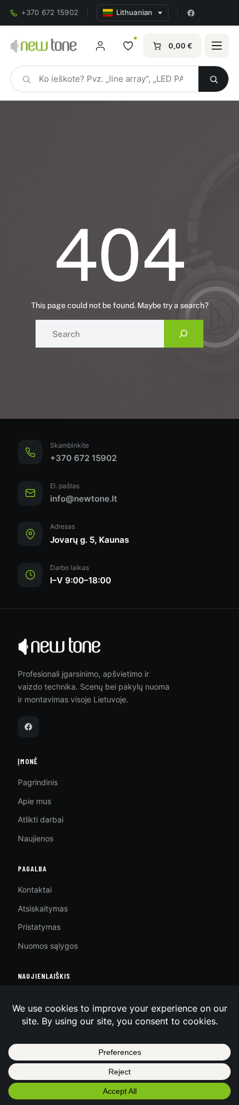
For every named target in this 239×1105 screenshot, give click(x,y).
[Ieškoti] (213, 79)
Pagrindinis (38, 782)
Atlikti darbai (40, 819)
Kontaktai (35, 889)
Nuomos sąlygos (48, 945)
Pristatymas (39, 926)
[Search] (183, 333)
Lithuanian (134, 12)
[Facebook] (191, 13)
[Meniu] (217, 45)
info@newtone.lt (83, 499)
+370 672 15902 (49, 12)
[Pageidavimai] (128, 45)
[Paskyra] (100, 45)
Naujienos (35, 838)
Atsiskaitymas (43, 908)
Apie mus (34, 801)
